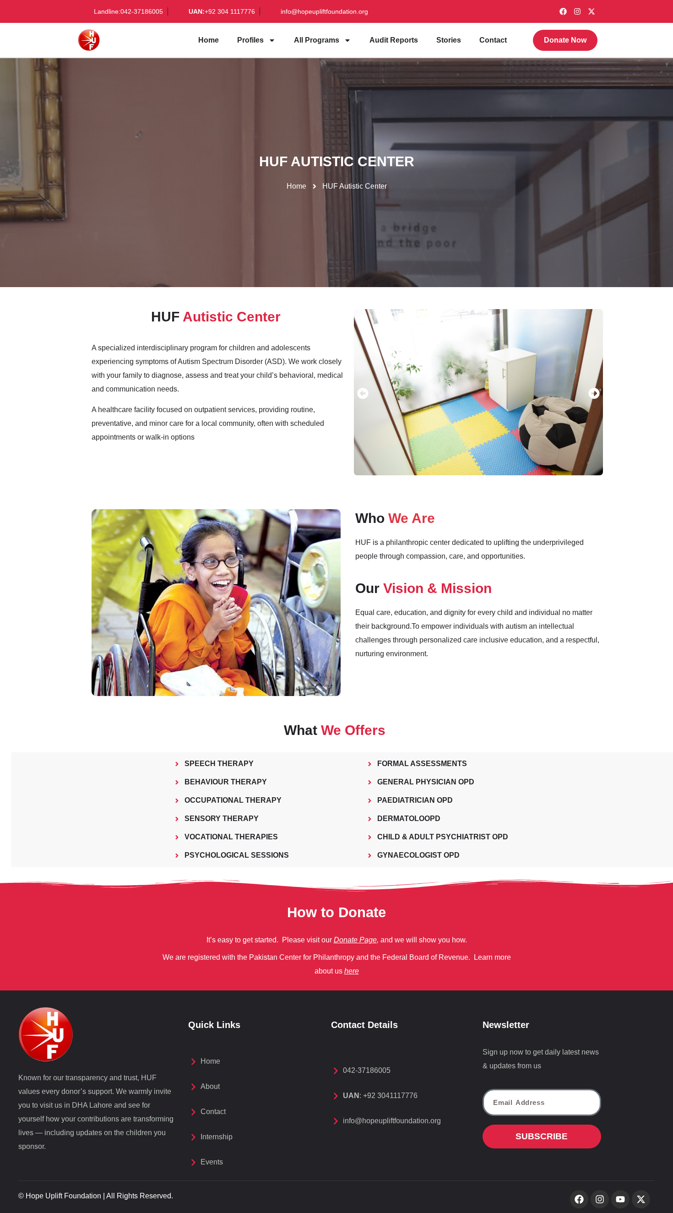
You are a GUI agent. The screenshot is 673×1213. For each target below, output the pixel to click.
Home (208, 40)
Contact (493, 40)
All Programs (316, 40)
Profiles (250, 40)
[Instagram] (577, 11)
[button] (363, 393)
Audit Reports (393, 40)
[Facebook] (563, 11)
